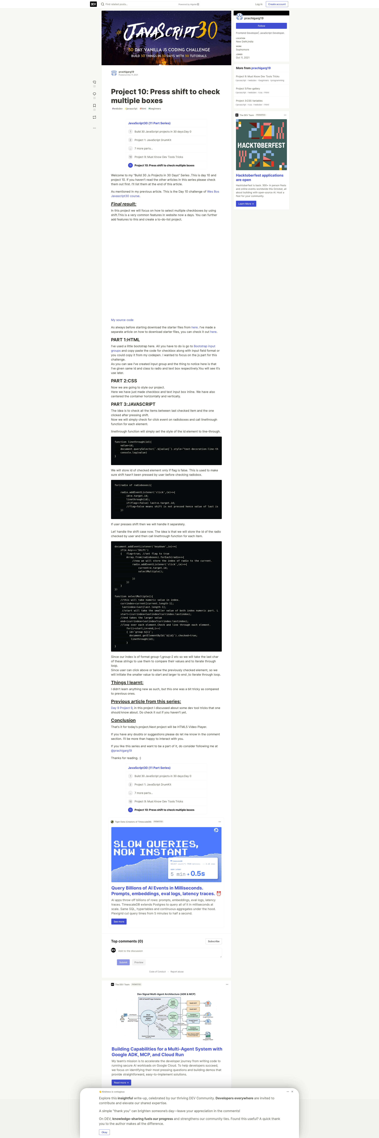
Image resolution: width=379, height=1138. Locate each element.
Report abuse (177, 971)
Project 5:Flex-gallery (252, 90)
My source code (122, 320)
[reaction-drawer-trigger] (94, 83)
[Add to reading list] (94, 107)
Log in (258, 4)
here (194, 327)
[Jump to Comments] (94, 95)
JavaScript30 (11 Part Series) (149, 123)
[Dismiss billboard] (292, 1091)
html (143, 108)
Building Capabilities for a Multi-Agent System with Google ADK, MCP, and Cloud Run (167, 1051)
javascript (131, 108)
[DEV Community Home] (93, 4)
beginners (154, 108)
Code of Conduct (157, 971)
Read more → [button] (121, 1082)
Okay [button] (104, 1132)
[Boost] (94, 117)
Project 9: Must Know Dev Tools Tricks (259, 78)
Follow (261, 25)
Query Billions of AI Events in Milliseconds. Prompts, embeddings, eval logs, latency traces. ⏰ (166, 890)
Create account (277, 4)
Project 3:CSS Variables (252, 102)
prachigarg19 (126, 71)
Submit (123, 962)
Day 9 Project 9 (121, 708)
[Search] (103, 4)
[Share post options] (94, 128)
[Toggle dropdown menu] (219, 821)
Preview (138, 962)
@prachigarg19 (121, 750)
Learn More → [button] (246, 203)
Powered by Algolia (188, 4)
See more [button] (119, 921)
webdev (117, 108)
